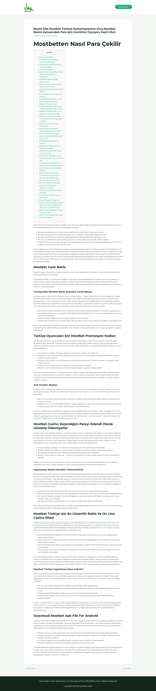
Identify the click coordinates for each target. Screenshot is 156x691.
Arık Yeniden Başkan (46, 69)
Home (74, 7)
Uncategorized (39, 36)
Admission (81, 7)
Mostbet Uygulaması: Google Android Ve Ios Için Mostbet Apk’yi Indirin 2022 (51, 136)
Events (109, 7)
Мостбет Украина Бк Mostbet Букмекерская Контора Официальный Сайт (49, 185)
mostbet (102, 528)
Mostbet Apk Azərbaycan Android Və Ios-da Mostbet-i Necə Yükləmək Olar (51, 158)
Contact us (100, 7)
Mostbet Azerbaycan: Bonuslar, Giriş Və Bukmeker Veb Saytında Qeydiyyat (50, 118)
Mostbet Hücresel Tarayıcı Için (49, 200)
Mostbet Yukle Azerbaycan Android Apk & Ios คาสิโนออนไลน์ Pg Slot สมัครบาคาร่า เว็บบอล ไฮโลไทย (51, 205)
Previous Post (29, 668)
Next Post (128, 668)
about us (91, 7)
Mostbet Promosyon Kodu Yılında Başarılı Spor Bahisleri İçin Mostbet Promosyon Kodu (50, 101)
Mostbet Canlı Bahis (46, 57)
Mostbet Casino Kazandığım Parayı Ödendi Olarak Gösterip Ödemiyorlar (51, 74)
